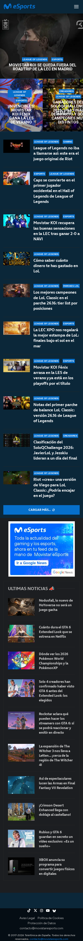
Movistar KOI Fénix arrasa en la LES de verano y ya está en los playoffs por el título (53, 375)
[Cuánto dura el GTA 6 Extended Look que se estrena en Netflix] (21, 634)
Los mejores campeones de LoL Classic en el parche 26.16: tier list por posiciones (55, 300)
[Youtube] (48, 910)
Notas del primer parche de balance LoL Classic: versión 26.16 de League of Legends (55, 412)
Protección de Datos (42, 923)
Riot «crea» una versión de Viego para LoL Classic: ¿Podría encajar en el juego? (54, 487)
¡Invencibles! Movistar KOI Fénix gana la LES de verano (21, 114)
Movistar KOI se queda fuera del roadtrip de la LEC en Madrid (42, 67)
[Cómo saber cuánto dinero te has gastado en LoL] (16, 258)
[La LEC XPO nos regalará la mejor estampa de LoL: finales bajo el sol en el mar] (16, 328)
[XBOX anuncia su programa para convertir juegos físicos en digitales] (21, 866)
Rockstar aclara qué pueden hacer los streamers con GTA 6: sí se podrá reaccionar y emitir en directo (56, 723)
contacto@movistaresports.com (41, 928)
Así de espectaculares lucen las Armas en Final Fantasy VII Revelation (57, 783)
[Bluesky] (54, 910)
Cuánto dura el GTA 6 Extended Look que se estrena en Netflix (55, 632)
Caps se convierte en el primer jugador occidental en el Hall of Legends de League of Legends (54, 190)
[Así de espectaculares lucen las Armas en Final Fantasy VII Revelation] (21, 785)
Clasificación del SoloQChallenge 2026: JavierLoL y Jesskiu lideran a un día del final (55, 450)
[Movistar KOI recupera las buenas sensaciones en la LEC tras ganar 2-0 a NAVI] (16, 221)
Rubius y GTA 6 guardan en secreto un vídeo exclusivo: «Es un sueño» (56, 839)
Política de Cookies (51, 918)
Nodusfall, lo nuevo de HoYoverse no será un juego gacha (56, 605)
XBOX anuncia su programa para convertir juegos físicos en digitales (57, 866)
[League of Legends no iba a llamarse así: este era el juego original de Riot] (16, 146)
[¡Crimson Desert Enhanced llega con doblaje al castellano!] (21, 812)
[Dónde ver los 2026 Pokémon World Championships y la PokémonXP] (21, 660)
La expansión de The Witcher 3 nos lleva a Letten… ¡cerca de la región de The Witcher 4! (56, 755)
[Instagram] (41, 910)
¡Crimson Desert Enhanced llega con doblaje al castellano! (55, 810)
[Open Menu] (76, 6)
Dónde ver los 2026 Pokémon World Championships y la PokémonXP (53, 661)
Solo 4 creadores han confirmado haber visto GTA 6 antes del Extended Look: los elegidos (56, 690)
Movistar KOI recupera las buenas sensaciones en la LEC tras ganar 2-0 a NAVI (56, 231)
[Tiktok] (29, 910)
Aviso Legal (27, 918)
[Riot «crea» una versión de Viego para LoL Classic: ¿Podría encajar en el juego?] (16, 477)
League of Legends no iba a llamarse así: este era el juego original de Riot (56, 153)
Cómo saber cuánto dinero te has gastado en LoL (55, 266)
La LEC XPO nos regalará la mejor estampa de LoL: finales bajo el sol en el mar (56, 338)
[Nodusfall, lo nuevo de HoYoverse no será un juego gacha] (21, 607)
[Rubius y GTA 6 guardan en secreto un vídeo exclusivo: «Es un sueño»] (21, 838)
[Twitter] (35, 910)
